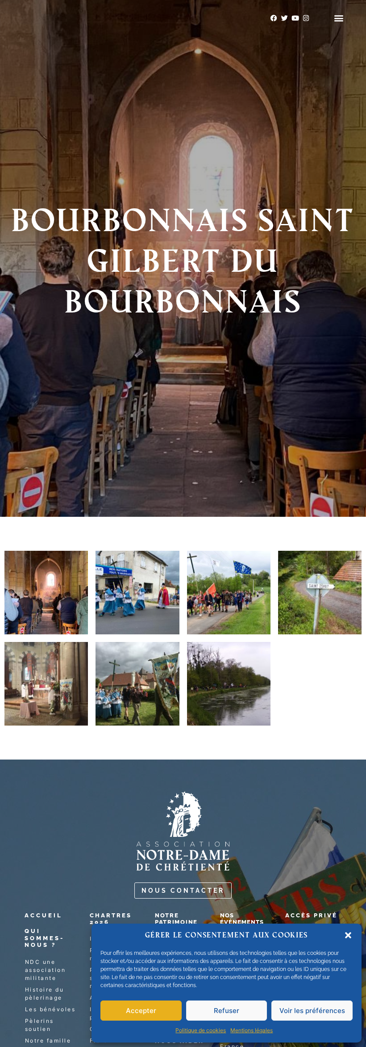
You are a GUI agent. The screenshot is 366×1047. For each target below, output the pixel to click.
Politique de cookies (200, 1030)
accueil (43, 915)
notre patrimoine (176, 919)
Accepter (141, 1010)
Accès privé (311, 915)
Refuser (226, 1010)
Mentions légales (251, 1030)
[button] (348, 935)
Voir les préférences (312, 1010)
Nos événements (242, 919)
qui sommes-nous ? (44, 938)
